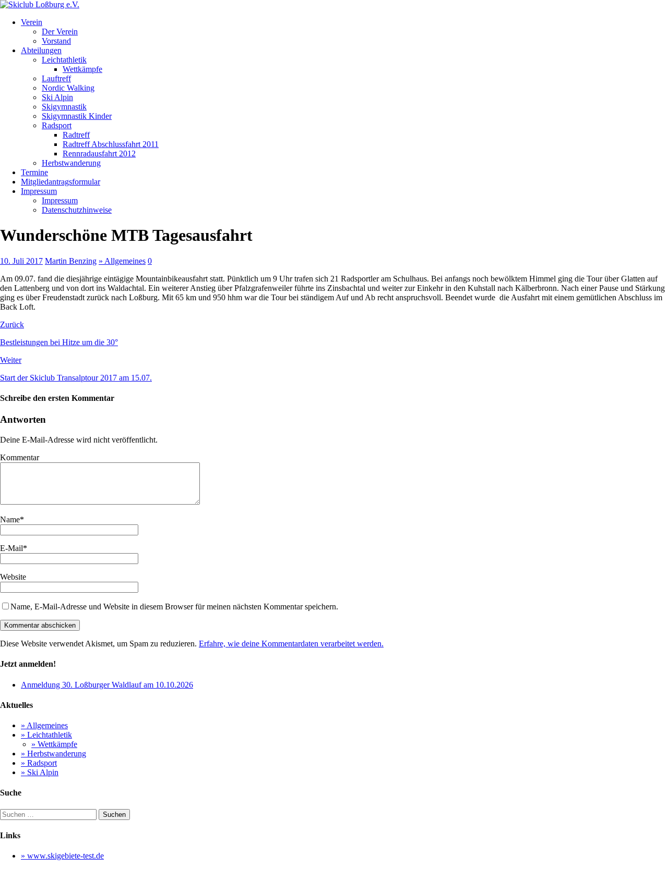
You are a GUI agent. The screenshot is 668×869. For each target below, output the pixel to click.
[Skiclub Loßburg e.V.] (39, 4)
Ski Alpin (57, 97)
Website (13, 576)
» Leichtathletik (46, 734)
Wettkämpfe (82, 69)
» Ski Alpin (39, 772)
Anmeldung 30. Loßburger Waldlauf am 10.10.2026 (107, 684)
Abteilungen (41, 50)
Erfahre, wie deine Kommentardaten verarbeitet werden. (291, 643)
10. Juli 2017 (21, 260)
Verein (31, 22)
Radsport (56, 125)
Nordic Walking (68, 87)
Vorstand (56, 40)
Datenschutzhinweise (77, 209)
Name (10, 519)
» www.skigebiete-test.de (62, 855)
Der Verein (60, 31)
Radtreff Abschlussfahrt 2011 (111, 144)
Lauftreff (56, 78)
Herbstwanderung (71, 162)
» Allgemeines (122, 260)
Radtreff (76, 134)
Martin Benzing (71, 260)
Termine (34, 172)
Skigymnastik (64, 106)
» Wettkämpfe (54, 744)
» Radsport (39, 762)
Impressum (39, 191)
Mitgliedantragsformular (60, 181)
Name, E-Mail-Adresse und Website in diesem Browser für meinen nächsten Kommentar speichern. (174, 606)
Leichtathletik (64, 59)
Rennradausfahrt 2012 (99, 153)
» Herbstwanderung (53, 753)
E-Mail (11, 548)
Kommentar (19, 457)
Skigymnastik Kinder (77, 116)
